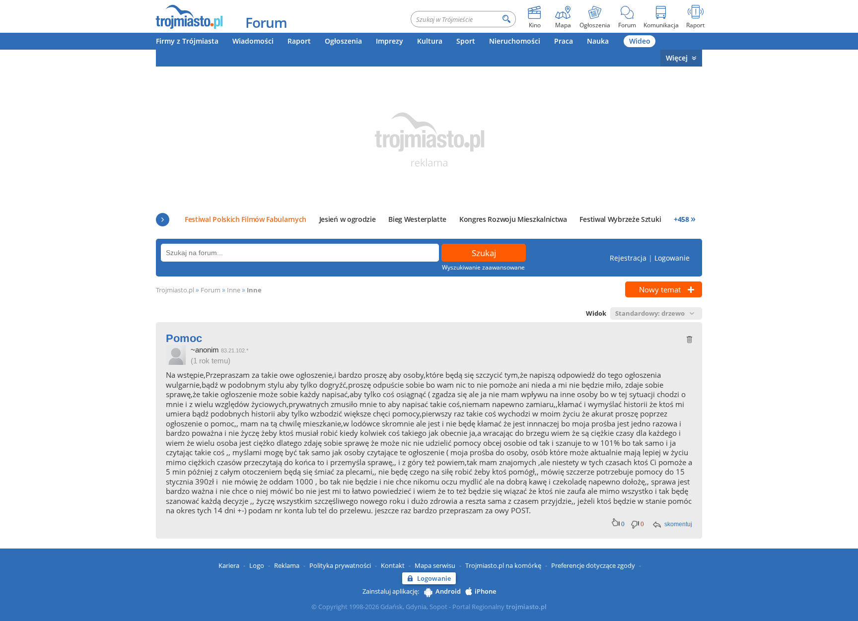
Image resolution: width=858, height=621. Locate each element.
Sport (465, 41)
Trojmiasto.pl (175, 289)
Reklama (286, 565)
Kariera (228, 565)
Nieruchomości (514, 41)
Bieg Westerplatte (417, 219)
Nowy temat (660, 289)
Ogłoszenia (343, 41)
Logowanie (672, 258)
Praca (563, 41)
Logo (256, 565)
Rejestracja (628, 258)
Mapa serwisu (435, 565)
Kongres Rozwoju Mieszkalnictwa (513, 219)
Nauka (598, 41)
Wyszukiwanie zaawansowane (483, 267)
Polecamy (162, 219)
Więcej (677, 58)
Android (448, 591)
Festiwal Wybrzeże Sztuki (620, 219)
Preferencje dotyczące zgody (593, 565)
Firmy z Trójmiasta (187, 41)
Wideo (639, 41)
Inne (233, 289)
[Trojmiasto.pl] (189, 16)
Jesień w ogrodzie (347, 219)
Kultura (429, 41)
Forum (266, 22)
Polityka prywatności (340, 565)
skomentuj (678, 524)
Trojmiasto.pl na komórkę (503, 565)
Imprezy (389, 41)
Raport (299, 41)
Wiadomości (253, 41)
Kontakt (393, 565)
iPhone (485, 591)
